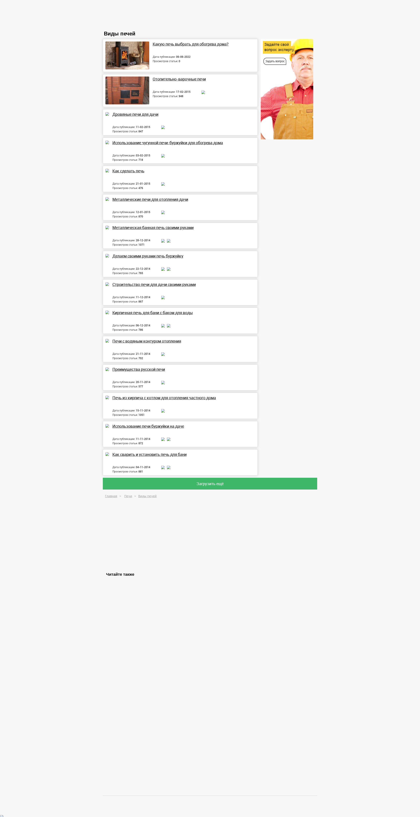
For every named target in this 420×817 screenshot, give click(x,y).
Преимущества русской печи (138, 369)
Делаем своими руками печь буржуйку (147, 256)
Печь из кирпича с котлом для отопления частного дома (164, 397)
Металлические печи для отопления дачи (150, 199)
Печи (128, 496)
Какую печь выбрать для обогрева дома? (191, 44)
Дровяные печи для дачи (135, 114)
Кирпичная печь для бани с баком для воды (152, 312)
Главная (111, 496)
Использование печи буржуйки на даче (148, 426)
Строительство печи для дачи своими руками (154, 284)
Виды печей (147, 496)
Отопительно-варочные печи (179, 79)
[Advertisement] (137, 534)
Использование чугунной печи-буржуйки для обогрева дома (167, 142)
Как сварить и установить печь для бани (149, 454)
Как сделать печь (128, 170)
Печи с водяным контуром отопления (146, 341)
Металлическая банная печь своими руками (153, 227)
